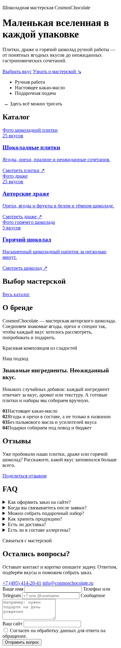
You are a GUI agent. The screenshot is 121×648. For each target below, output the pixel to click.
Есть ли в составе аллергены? (39, 530)
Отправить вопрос (22, 642)
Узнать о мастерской (57, 71)
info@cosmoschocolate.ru (68, 583)
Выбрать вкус (17, 71)
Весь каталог (16, 294)
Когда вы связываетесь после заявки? (47, 507)
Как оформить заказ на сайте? (39, 502)
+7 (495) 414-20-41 (21, 583)
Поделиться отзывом (24, 475)
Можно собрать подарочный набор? (46, 513)
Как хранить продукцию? (35, 519)
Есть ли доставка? (27, 524)
